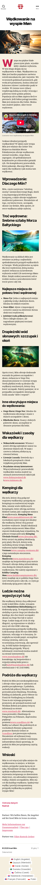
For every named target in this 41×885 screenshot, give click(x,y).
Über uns (24, 827)
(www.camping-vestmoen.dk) (25, 550)
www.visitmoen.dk (13, 480)
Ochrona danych (10, 803)
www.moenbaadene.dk (13, 656)
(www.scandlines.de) (20, 722)
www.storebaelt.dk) (11, 711)
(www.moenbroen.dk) (22, 559)
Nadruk (5, 806)
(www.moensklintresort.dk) (20, 517)
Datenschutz (7, 852)
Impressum (7, 830)
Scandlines (7, 733)
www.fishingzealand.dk (14, 477)
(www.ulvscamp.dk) (27, 536)
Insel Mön (13, 848)
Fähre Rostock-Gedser (24, 836)
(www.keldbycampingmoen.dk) (22, 575)
